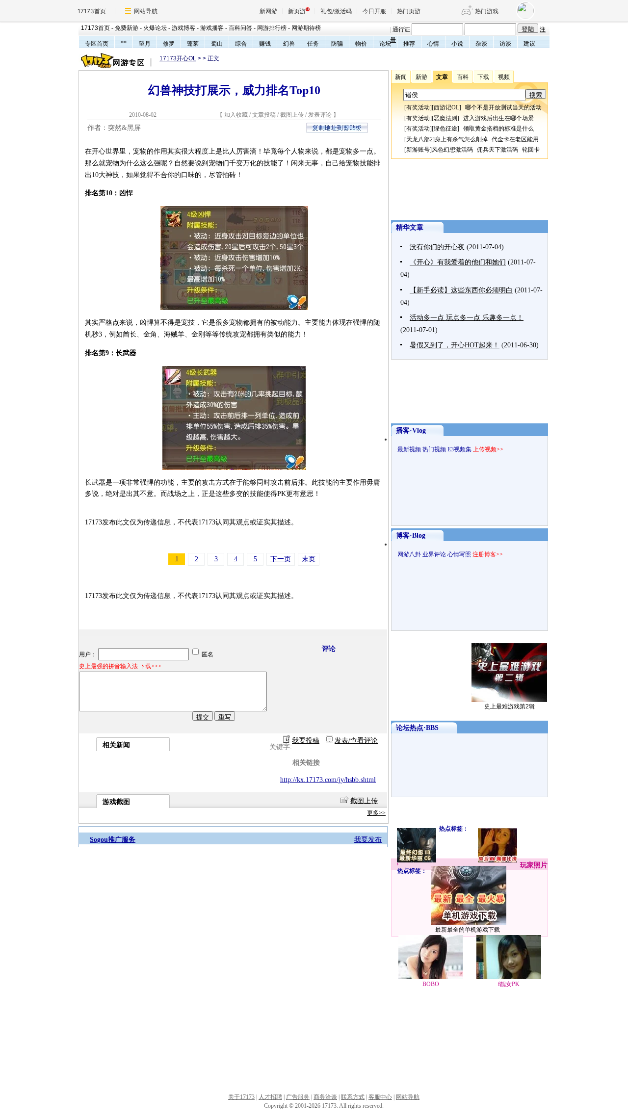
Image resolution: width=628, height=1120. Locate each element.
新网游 (268, 11)
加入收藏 (236, 114)
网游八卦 (409, 554)
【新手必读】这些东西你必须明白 (461, 290)
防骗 (337, 43)
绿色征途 (445, 128)
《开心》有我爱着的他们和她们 (458, 262)
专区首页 (96, 43)
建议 (529, 43)
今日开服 (374, 11)
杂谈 (481, 43)
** (124, 43)
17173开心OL (177, 58)
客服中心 (380, 1097)
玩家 (527, 865)
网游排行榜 (272, 28)
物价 (361, 43)
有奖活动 (418, 107)
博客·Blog (410, 535)
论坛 (385, 43)
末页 (308, 559)
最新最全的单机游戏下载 (467, 929)
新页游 (297, 11)
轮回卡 (531, 149)
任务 (313, 43)
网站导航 (145, 11)
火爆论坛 (155, 28)
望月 (145, 43)
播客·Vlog (411, 430)
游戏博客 (183, 28)
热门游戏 (486, 11)
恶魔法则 (445, 118)
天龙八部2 (419, 139)
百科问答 (240, 28)
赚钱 (265, 43)
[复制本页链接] (337, 130)
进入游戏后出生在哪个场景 (498, 118)
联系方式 (353, 1097)
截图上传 (292, 114)
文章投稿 (264, 114)
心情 (433, 43)
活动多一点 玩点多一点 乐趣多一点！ (466, 317)
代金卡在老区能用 (515, 139)
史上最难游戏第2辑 (509, 706)
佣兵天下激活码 (497, 149)
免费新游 (126, 28)
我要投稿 (305, 740)
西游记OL (446, 107)
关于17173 (241, 1097)
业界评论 (434, 554)
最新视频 (409, 449)
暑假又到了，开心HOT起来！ (454, 345)
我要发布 (368, 839)
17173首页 (92, 11)
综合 (241, 43)
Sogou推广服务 (112, 839)
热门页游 (408, 11)
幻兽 (289, 43)
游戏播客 (212, 28)
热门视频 (434, 449)
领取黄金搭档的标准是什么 (498, 128)
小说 (457, 43)
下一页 (280, 559)
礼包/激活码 (336, 11)
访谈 (505, 43)
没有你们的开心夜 (437, 247)
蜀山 (217, 43)
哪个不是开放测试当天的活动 (503, 107)
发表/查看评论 (356, 740)
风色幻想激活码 (452, 149)
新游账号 (418, 149)
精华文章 (409, 227)
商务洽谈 (325, 1097)
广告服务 (298, 1097)
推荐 (409, 43)
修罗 (169, 43)
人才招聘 (270, 1097)
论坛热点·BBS (417, 727)
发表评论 (320, 114)
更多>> (376, 812)
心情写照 (459, 554)
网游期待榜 (306, 28)
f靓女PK (509, 984)
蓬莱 (193, 43)
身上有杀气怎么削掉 (461, 139)
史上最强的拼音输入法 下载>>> (120, 666)
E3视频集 (459, 449)
